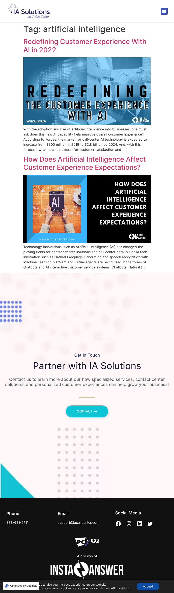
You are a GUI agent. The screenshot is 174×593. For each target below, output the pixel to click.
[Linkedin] (139, 523)
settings (124, 588)
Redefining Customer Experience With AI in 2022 (84, 45)
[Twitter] (150, 523)
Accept (148, 586)
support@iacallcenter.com (78, 522)
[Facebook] (118, 523)
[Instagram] (129, 523)
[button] (164, 11)
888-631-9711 (17, 522)
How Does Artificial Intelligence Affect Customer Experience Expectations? (84, 163)
